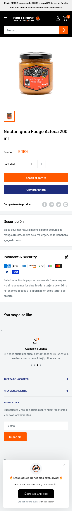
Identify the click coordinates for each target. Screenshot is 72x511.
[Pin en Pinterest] (51, 204)
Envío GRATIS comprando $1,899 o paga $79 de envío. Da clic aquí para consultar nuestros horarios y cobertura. (36, 5)
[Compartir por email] (65, 204)
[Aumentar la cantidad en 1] (41, 164)
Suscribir (15, 437)
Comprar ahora (36, 189)
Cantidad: (10, 164)
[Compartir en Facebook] (44, 204)
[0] (65, 18)
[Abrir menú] (5, 18)
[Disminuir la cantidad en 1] (22, 164)
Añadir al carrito (36, 177)
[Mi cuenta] (58, 18)
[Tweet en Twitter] (58, 204)
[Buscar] (63, 30)
